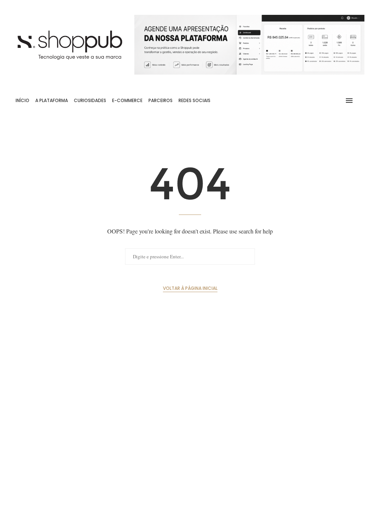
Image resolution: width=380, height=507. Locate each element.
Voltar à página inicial (190, 288)
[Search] (360, 100)
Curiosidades (90, 100)
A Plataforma (51, 100)
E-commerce (127, 100)
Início (22, 100)
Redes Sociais (194, 100)
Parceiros (160, 100)
